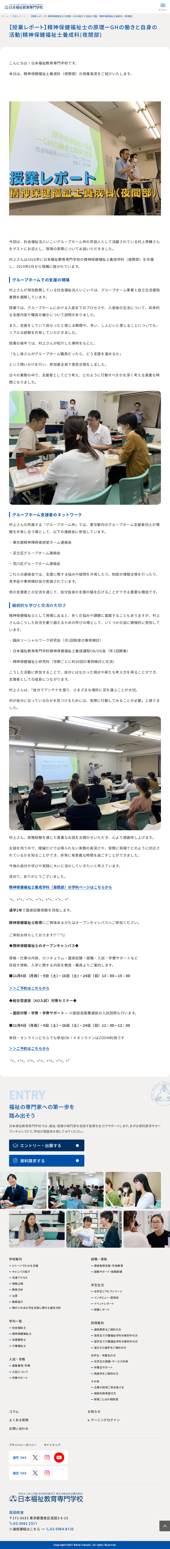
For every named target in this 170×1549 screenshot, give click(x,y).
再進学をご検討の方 (106, 1373)
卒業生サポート (103, 1367)
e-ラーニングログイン (103, 1420)
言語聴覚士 (19, 1339)
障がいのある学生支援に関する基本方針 (36, 1307)
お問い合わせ (18, 1428)
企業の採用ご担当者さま (109, 1387)
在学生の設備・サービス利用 (111, 1361)
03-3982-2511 (25, 1524)
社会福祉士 (19, 1327)
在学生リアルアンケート (108, 1291)
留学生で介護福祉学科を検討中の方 (116, 1341)
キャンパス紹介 (21, 1271)
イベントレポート (104, 1303)
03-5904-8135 (62, 1529)
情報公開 (17, 1283)
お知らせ (93, 1411)
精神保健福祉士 (21, 1333)
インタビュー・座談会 (106, 1297)
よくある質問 (18, 1420)
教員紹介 (17, 1301)
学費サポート (20, 1377)
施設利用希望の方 (105, 1393)
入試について (20, 1371)
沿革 (15, 1296)
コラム (14, 1411)
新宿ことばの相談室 (106, 1399)
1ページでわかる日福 (25, 1265)
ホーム (5, 16)
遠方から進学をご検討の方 (110, 1347)
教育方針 (17, 1289)
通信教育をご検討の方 (107, 1329)
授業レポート (19, 16)
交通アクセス (20, 1277)
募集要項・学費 (21, 1365)
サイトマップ (52, 1445)
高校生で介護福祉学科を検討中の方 (116, 1335)
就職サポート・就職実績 (108, 1271)
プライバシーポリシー (23, 1445)
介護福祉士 (19, 1346)
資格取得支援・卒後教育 (108, 1265)
